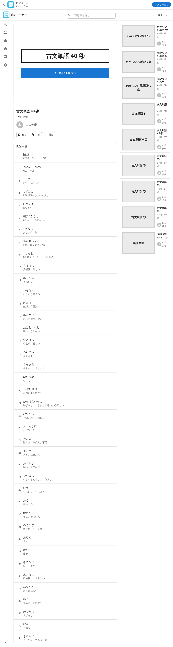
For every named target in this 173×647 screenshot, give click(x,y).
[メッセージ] (5, 57)
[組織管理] (5, 49)
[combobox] (93, 15)
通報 (51, 134)
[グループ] (5, 32)
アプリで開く (161, 4)
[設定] (5, 65)
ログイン (163, 15)
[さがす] (5, 24)
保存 (24, 134)
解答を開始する (67, 72)
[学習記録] (5, 41)
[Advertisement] (145, 280)
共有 (37, 134)
